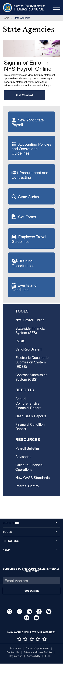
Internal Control (27, 485)
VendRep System (28, 349)
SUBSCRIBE (31, 590)
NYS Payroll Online (29, 319)
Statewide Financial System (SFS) (30, 330)
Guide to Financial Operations (29, 467)
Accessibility (33, 656)
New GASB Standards (32, 477)
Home (6, 18)
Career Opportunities (37, 648)
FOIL (48, 656)
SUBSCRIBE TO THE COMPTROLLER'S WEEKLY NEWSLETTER (31, 569)
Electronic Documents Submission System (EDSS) (32, 362)
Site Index (15, 648)
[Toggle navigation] (56, 7)
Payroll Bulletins (27, 448)
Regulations (15, 656)
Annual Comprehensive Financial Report (28, 403)
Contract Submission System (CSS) (31, 377)
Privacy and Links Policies (38, 652)
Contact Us (13, 652)
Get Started (24, 95)
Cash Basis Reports (30, 415)
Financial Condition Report (30, 426)
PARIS (20, 340)
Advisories (23, 456)
